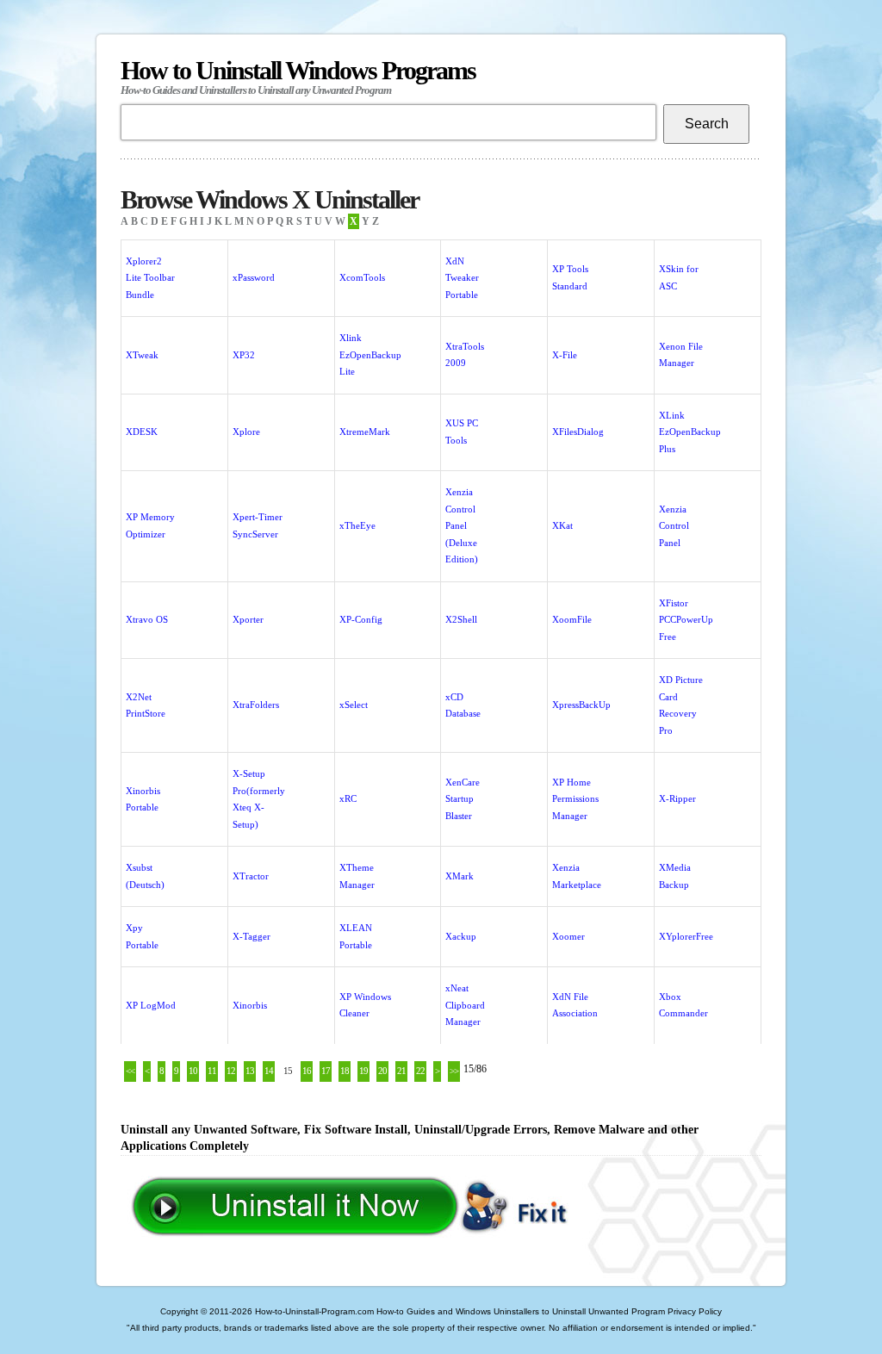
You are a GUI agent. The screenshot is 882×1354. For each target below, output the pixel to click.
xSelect (353, 704)
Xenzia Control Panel (674, 526)
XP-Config (360, 619)
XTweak (142, 355)
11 (212, 1070)
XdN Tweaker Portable (462, 278)
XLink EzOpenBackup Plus (690, 432)
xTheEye (357, 525)
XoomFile (572, 619)
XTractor (251, 876)
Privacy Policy (695, 1311)
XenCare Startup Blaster (462, 799)
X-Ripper (677, 798)
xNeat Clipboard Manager (465, 1005)
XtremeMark (364, 431)
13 (249, 1070)
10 (193, 1070)
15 (287, 1070)
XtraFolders (256, 704)
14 (268, 1070)
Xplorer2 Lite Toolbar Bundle (150, 278)
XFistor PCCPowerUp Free (686, 620)
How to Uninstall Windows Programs (298, 76)
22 (420, 1070)
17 (325, 1070)
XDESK (142, 431)
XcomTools (362, 277)
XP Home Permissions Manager (575, 799)
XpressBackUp (581, 704)
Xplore (246, 431)
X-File (564, 355)
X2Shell (461, 619)
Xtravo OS (147, 619)
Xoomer (568, 936)
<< (130, 1070)
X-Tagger (251, 936)
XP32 (244, 355)
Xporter (248, 619)
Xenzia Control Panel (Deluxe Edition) (461, 525)
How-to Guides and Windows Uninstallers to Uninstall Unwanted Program (520, 1311)
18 (344, 1070)
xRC (348, 798)
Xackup (460, 936)
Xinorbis (250, 1005)
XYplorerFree (686, 936)
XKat (562, 525)
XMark (459, 876)
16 (306, 1070)
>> (454, 1070)
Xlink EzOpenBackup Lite (370, 354)
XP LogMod (151, 1005)
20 (382, 1070)
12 (231, 1070)
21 (401, 1070)
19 (363, 1070)
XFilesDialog (578, 431)
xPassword (254, 277)
